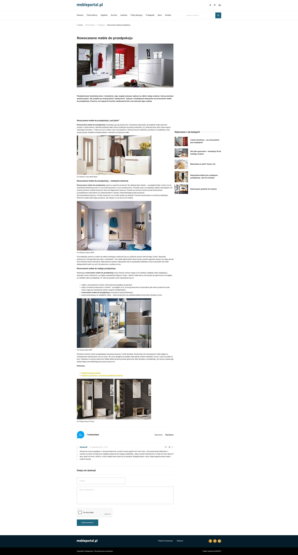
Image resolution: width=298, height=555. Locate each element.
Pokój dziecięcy (136, 15)
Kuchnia (114, 15)
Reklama (180, 541)
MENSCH (218, 551)
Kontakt (168, 15)
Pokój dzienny (92, 15)
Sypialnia (104, 15)
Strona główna (90, 25)
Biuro (160, 15)
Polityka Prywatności (165, 541)
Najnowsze (158, 435)
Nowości (80, 15)
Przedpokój (150, 15)
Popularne (169, 435)
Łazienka (123, 15)
